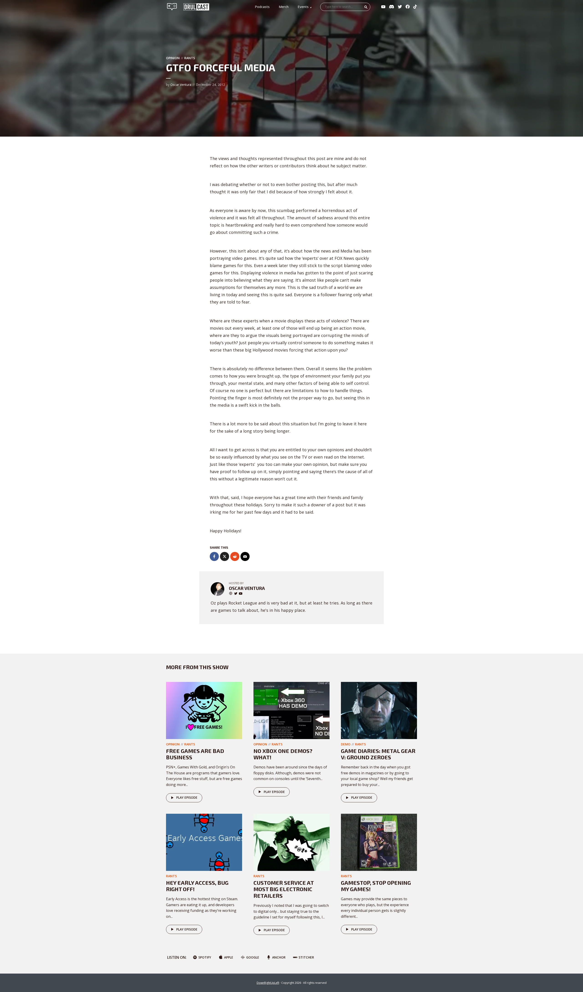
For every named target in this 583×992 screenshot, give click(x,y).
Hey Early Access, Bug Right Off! (197, 886)
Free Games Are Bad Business (195, 754)
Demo (345, 744)
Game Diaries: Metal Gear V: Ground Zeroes (378, 754)
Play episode (186, 797)
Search (366, 7)
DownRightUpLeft (268, 983)
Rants (189, 58)
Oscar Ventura (180, 84)
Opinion (173, 58)
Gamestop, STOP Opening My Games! (376, 886)
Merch (284, 6)
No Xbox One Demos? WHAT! (282, 754)
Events (303, 6)
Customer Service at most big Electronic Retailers (283, 889)
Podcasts (262, 6)
